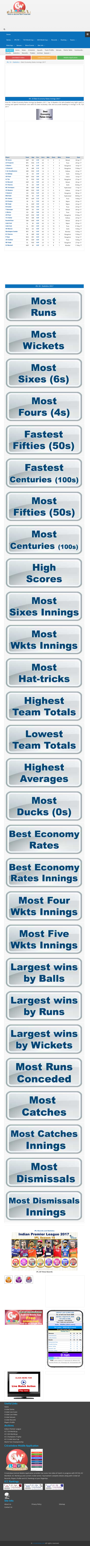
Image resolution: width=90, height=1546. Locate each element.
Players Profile (9, 1422)
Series (8, 40)
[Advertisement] (45, 20)
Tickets (32, 53)
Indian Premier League (12, 1429)
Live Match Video (18, 57)
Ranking (63, 40)
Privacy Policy (36, 1504)
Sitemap (62, 1504)
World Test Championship (13, 1442)
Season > (47, 53)
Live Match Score (44, 57)
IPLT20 (16, 40)
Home (8, 34)
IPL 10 (9, 62)
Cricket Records (10, 1420)
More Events (29, 45)
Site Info (40, 45)
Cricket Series (9, 1409)
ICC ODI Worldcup (11, 1434)
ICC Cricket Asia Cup (11, 1439)
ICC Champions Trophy (12, 1437)
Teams (72, 40)
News (24, 50)
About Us (7, 1504)
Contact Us (8, 1507)
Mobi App (9, 45)
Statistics (16, 53)
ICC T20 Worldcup (10, 1431)
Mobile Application (70, 57)
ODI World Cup (42, 40)
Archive (40, 53)
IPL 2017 (10, 50)
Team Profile (49, 50)
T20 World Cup (28, 40)
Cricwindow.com (39, 1543)
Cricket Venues (9, 1417)
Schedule (31, 50)
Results (8, 53)
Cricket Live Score (10, 1412)
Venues (19, 45)
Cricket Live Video (10, 1415)
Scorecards (79, 50)
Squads (40, 50)
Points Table (68, 50)
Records (54, 40)
